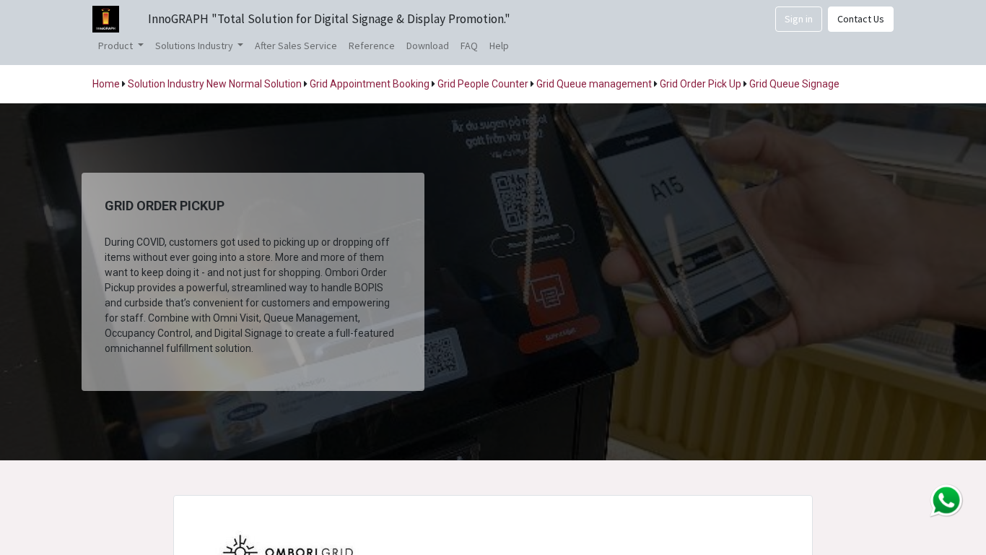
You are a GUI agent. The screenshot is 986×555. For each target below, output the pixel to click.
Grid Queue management (594, 84)
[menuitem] (296, 46)
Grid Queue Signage (793, 84)
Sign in (799, 18)
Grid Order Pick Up (700, 84)
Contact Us (860, 18)
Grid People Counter (483, 84)
